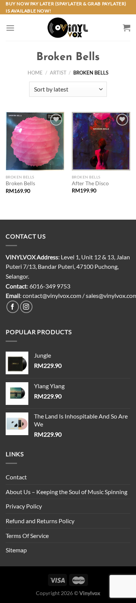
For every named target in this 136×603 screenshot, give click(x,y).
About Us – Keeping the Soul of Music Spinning (66, 491)
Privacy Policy (24, 506)
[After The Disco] (101, 141)
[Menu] (10, 28)
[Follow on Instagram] (26, 307)
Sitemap (16, 549)
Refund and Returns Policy (40, 520)
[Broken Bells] (35, 141)
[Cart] (126, 27)
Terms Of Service (27, 535)
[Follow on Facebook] (12, 307)
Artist (58, 73)
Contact (16, 477)
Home (35, 73)
